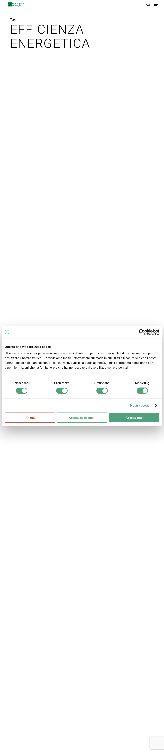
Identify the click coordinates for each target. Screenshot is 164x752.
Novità (15, 430)
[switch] (62, 391)
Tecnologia (28, 430)
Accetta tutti (134, 417)
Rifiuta (30, 417)
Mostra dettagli (140, 405)
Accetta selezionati (82, 417)
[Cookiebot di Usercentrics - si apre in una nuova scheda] (141, 332)
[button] (156, 4)
